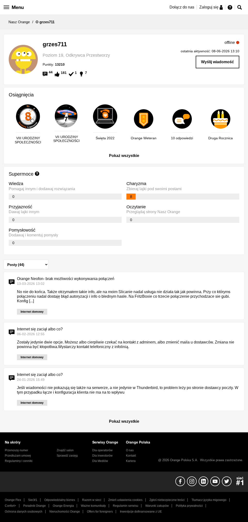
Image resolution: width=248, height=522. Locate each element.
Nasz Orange (19, 22)
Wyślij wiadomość (217, 62)
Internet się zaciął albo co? (40, 329)
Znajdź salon (65, 450)
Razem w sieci (91, 500)
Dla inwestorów (102, 455)
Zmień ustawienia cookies (125, 500)
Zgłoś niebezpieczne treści (167, 500)
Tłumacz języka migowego (209, 500)
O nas (130, 450)
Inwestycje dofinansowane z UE (141, 511)
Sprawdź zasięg (67, 455)
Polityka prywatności (189, 505)
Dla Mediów (100, 461)
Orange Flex (13, 500)
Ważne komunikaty (93, 505)
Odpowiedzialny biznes (59, 500)
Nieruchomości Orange (64, 511)
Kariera (131, 461)
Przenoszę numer (16, 450)
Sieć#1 (32, 500)
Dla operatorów (102, 450)
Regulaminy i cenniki (18, 461)
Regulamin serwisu (125, 505)
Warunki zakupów (157, 505)
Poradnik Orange (34, 505)
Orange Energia (63, 505)
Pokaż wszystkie (124, 156)
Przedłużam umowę (18, 455)
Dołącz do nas (182, 7)
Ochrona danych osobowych (23, 511)
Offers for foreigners (100, 511)
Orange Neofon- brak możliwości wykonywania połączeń (65, 279)
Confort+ (10, 505)
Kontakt (131, 455)
